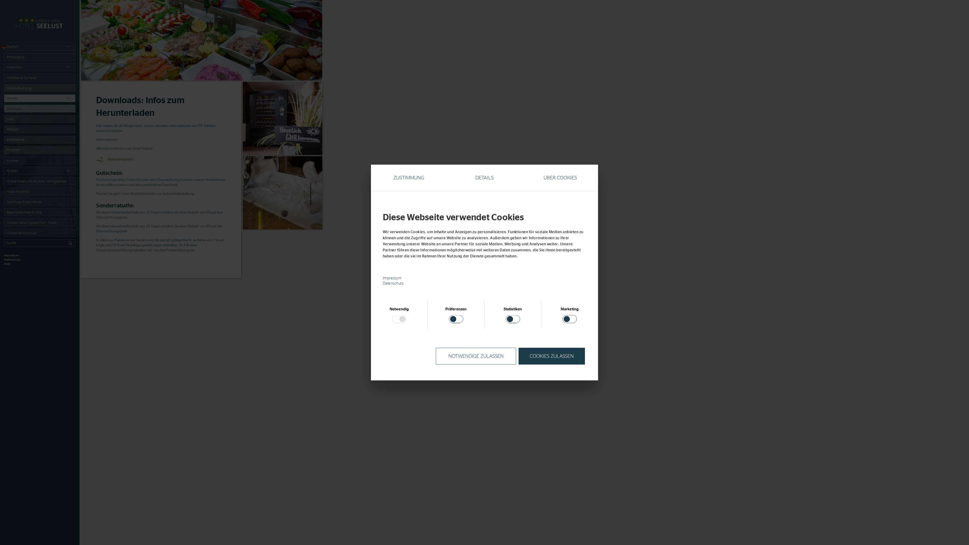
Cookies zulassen (552, 356)
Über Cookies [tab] (560, 177)
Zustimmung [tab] (408, 177)
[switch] (456, 319)
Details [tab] (484, 177)
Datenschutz (393, 283)
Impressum (392, 278)
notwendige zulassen (476, 356)
